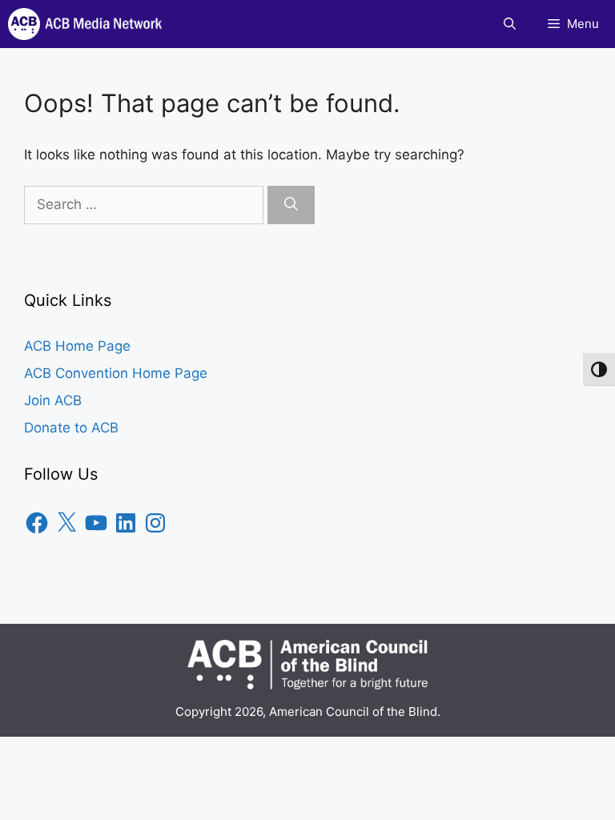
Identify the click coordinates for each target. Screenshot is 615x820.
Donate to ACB (71, 428)
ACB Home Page (77, 346)
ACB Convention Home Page (115, 373)
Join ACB (53, 400)
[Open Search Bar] (510, 24)
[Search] (291, 205)
